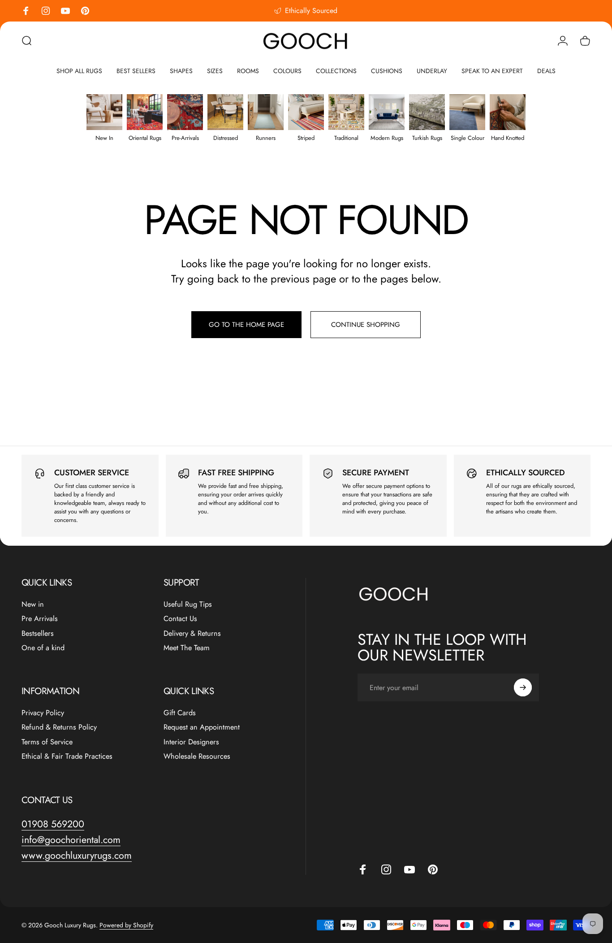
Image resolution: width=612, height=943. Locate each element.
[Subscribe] (523, 687)
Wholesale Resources (197, 756)
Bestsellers (38, 633)
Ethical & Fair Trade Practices (67, 756)
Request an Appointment (202, 727)
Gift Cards (180, 712)
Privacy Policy (43, 712)
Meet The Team (187, 647)
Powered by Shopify (126, 925)
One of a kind (43, 647)
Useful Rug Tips (188, 604)
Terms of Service (47, 742)
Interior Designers (191, 742)
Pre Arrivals (40, 618)
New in (33, 604)
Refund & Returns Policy (59, 727)
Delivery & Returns (192, 633)
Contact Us (180, 618)
